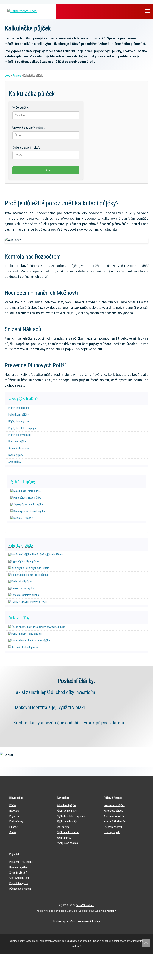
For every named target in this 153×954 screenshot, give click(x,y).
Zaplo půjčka (36, 504)
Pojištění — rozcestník (21, 861)
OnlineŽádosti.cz (85, 905)
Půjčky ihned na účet (19, 408)
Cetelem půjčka (30, 595)
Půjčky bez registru (18, 421)
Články (12, 832)
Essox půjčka (27, 588)
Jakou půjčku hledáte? (23, 398)
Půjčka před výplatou (68, 832)
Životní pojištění (18, 872)
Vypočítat (46, 170)
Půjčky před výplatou (19, 434)
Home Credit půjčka (37, 574)
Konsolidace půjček (114, 805)
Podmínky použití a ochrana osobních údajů (76, 921)
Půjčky (12, 805)
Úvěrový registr (112, 832)
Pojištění (14, 816)
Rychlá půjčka (64, 837)
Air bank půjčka (30, 647)
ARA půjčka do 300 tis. (37, 568)
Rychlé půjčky (15, 455)
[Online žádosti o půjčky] (22, 11)
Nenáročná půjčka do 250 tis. (47, 554)
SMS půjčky (14, 461)
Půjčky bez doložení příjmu (22, 428)
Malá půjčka (34, 491)
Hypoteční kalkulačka (115, 821)
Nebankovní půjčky (18, 414)
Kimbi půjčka (25, 581)
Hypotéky (14, 810)
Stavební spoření (113, 827)
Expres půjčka (42, 640)
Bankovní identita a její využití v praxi (49, 707)
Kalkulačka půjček (113, 810)
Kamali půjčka (37, 511)
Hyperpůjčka (34, 497)
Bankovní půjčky (17, 441)
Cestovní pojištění (19, 878)
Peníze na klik (35, 633)
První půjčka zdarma (67, 843)
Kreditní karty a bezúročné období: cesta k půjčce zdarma (68, 723)
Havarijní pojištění (18, 867)
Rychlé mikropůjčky (23, 482)
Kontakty (111, 910)
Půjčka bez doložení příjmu (71, 816)
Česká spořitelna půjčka (52, 627)
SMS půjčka (63, 827)
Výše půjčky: (20, 107)
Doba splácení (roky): (26, 147)
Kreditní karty (16, 821)
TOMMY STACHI (38, 601)
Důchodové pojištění (20, 888)
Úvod (7, 75)
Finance (17, 75)
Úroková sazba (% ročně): (28, 127)
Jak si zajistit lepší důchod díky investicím (54, 692)
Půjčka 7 (28, 518)
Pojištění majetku (18, 883)
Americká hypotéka (18, 448)
